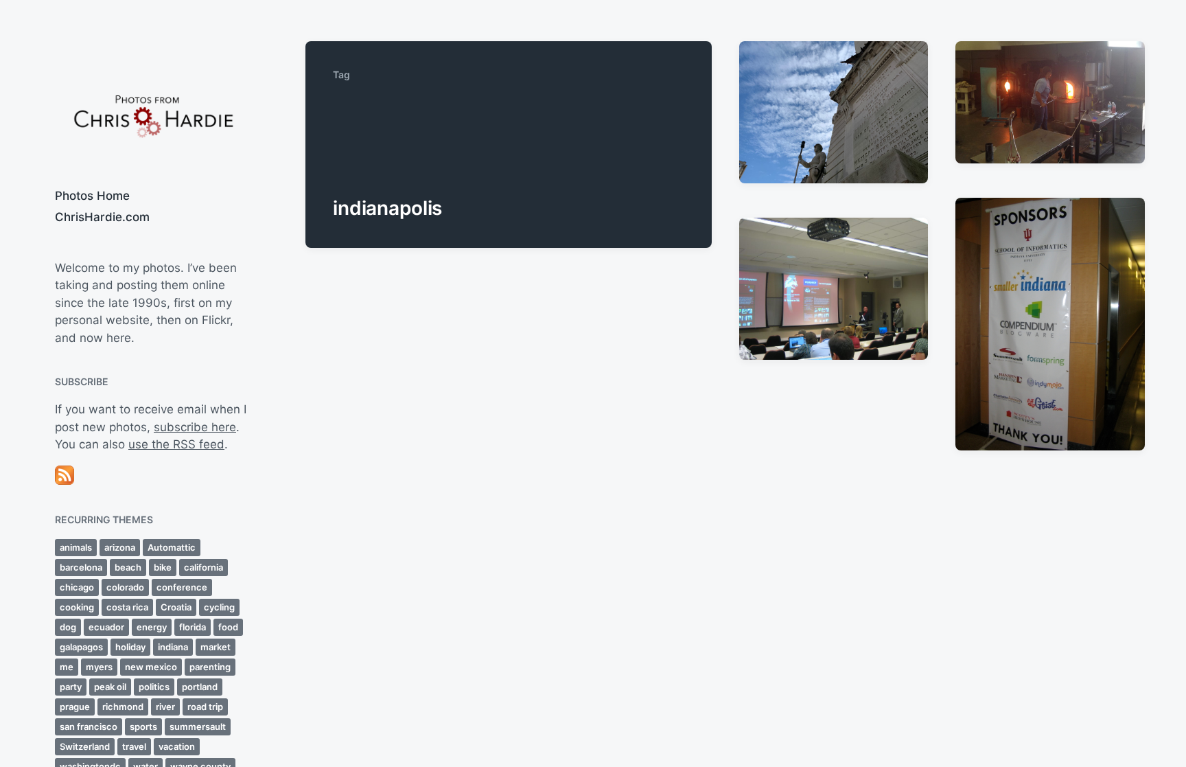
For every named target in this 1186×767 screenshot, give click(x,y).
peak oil (110, 686)
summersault (198, 726)
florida (192, 626)
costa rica (127, 607)
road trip (205, 706)
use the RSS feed (176, 444)
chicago (77, 587)
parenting (210, 666)
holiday (130, 646)
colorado (125, 587)
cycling (219, 607)
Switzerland (85, 746)
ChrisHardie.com (102, 217)
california (203, 567)
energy (152, 626)
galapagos (81, 646)
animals (76, 547)
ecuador (106, 626)
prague (75, 706)
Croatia (176, 607)
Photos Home (92, 196)
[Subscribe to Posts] (153, 475)
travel (134, 746)
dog (68, 626)
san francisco (88, 726)
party (71, 686)
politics (154, 686)
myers (99, 666)
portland (200, 686)
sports (143, 726)
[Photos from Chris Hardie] (153, 115)
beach (128, 567)
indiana (173, 646)
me (66, 666)
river (165, 706)
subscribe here (195, 427)
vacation (177, 746)
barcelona (81, 567)
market (215, 646)
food (228, 626)
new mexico (151, 666)
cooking (77, 607)
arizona (119, 547)
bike (163, 567)
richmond (122, 706)
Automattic (172, 547)
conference (181, 587)
